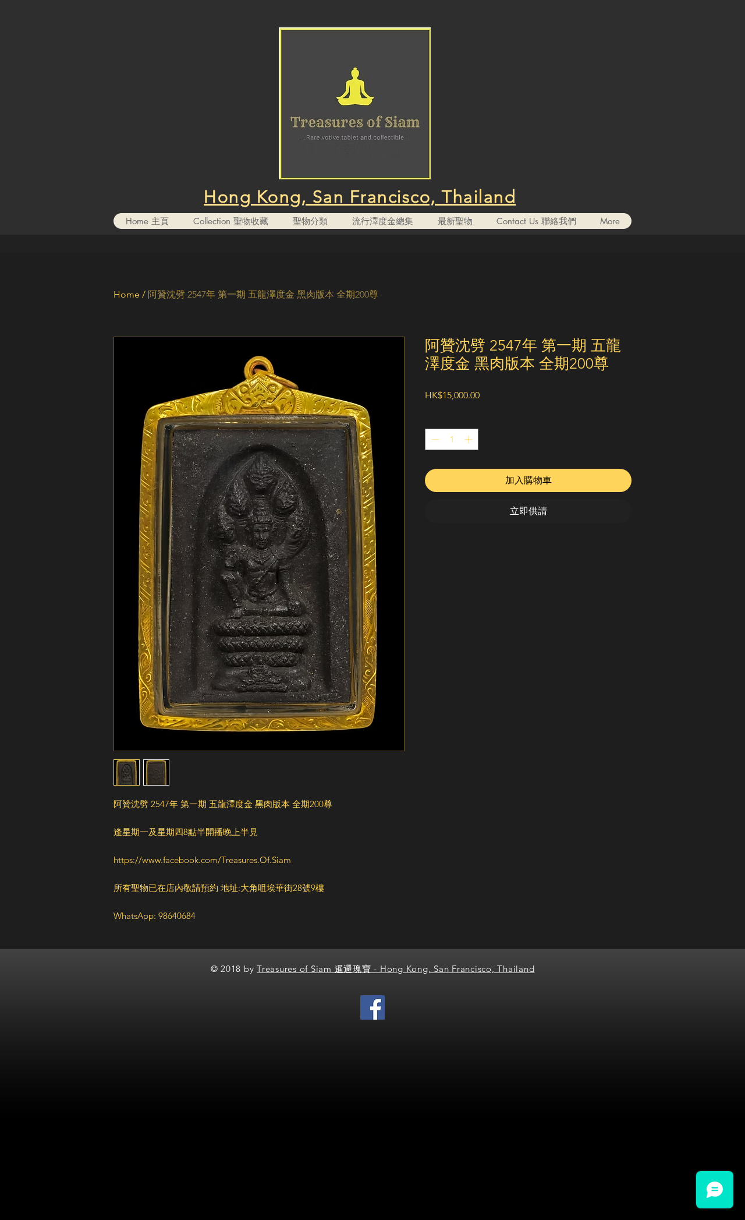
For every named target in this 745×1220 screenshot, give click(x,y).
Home (126, 294)
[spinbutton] (451, 439)
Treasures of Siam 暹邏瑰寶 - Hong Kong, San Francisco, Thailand (395, 968)
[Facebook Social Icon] (372, 1007)
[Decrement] (434, 439)
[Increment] (469, 439)
